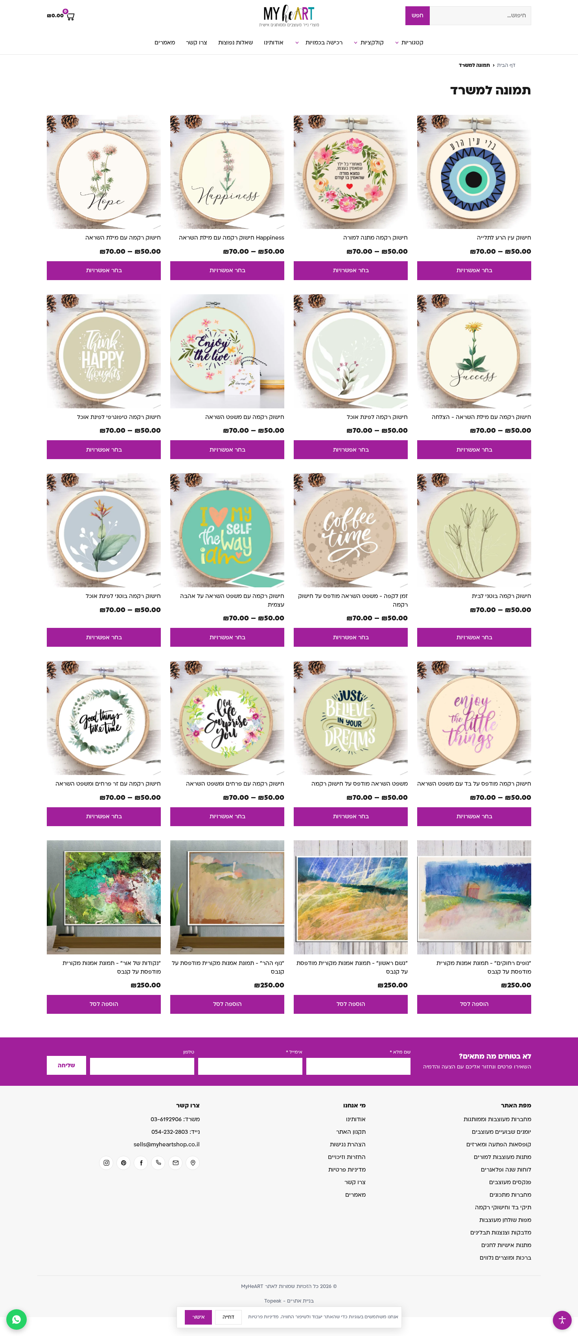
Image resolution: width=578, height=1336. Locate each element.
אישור (198, 1317)
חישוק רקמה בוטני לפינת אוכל (123, 596)
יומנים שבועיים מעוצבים (501, 1132)
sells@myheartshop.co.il (167, 1144)
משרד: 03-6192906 (175, 1119)
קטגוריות (412, 42)
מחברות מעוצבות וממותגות (497, 1119)
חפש (417, 15)
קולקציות (372, 42)
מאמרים (165, 42)
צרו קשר (196, 42)
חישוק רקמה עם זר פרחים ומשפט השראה (108, 784)
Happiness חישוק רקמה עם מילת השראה (231, 238)
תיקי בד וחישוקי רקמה (503, 1207)
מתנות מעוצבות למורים (502, 1157)
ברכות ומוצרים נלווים (505, 1258)
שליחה (66, 1065)
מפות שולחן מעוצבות (505, 1220)
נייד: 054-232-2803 (175, 1132)
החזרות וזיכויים (347, 1157)
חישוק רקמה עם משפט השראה (244, 417)
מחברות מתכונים (510, 1195)
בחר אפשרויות (474, 270)
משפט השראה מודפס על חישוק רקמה (359, 784)
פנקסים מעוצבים (510, 1182)
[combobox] (480, 15)
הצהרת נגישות (348, 1144)
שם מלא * (400, 1052)
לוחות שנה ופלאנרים (506, 1170)
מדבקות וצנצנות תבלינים (500, 1232)
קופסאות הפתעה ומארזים (498, 1144)
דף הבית (506, 65)
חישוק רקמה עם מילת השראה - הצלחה (481, 417)
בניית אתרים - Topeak (289, 1301)
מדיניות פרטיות (347, 1170)
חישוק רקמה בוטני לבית (501, 596)
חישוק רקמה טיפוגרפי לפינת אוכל (119, 417)
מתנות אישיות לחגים (506, 1245)
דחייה (228, 1317)
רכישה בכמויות (324, 42)
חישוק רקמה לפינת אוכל (377, 417)
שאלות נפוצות (235, 42)
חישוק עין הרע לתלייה (504, 238)
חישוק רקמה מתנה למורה (375, 238)
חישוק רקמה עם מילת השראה (123, 238)
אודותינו (273, 42)
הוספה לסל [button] (474, 1004)
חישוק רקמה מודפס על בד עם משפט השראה (474, 784)
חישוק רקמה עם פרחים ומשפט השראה (235, 784)
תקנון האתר (351, 1132)
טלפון (188, 1052)
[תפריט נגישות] (562, 1320)
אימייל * (294, 1052)
